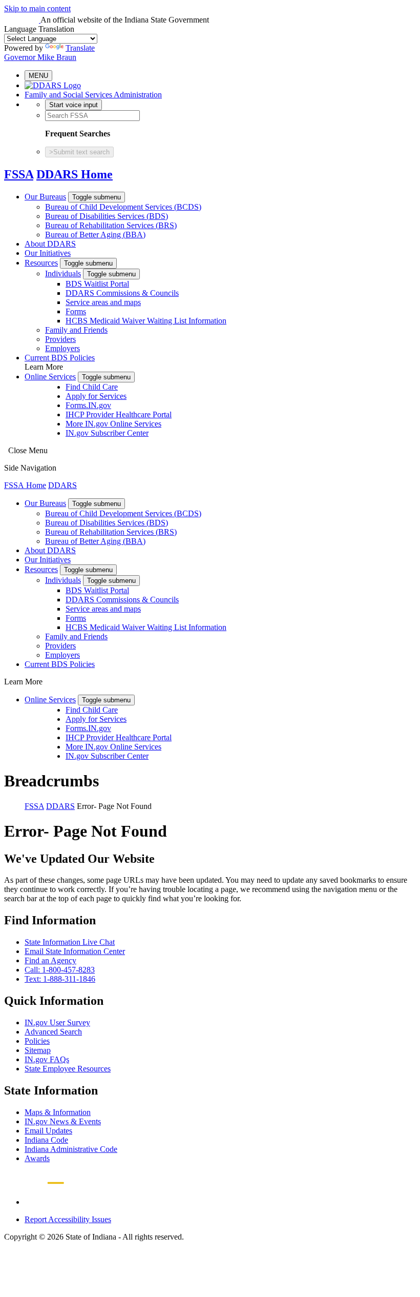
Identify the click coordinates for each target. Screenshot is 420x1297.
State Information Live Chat (70, 942)
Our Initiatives (48, 253)
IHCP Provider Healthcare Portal (119, 414)
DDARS (62, 485)
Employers (62, 348)
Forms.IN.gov (88, 405)
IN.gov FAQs (47, 1059)
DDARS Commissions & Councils (122, 293)
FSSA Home (25, 485)
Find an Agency (50, 960)
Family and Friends (76, 330)
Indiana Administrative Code (71, 1149)
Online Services (50, 376)
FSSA (18, 174)
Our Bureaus (45, 196)
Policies (37, 1041)
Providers (60, 339)
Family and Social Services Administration (93, 94)
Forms (76, 311)
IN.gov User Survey (57, 1022)
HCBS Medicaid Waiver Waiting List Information (146, 320)
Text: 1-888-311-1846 (60, 979)
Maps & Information (58, 1112)
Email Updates (48, 1130)
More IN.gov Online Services (113, 423)
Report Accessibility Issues (68, 1219)
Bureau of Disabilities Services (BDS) (106, 216)
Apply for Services (96, 396)
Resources (41, 262)
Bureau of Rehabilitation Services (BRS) (111, 225)
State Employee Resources (68, 1068)
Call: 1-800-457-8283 (60, 969)
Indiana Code (46, 1140)
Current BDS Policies (60, 357)
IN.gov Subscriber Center (107, 433)
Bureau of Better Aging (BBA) (95, 234)
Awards (37, 1158)
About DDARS (50, 243)
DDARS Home (74, 174)
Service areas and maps (103, 302)
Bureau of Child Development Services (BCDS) (123, 206)
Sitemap (38, 1050)
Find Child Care (92, 386)
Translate (80, 48)
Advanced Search (53, 1031)
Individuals (63, 273)
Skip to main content (37, 8)
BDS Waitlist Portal (97, 283)
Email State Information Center (75, 951)
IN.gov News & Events (63, 1121)
